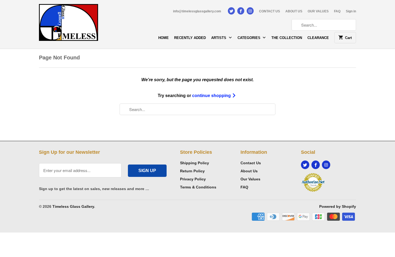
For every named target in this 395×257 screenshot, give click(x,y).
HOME (163, 38)
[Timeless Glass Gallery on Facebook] (240, 11)
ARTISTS (219, 38)
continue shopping (212, 95)
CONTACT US (269, 11)
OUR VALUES (318, 11)
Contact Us (250, 163)
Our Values (250, 179)
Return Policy (192, 171)
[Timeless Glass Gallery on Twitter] (231, 11)
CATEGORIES (249, 38)
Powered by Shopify (337, 206)
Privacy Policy (193, 179)
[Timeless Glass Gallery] (68, 24)
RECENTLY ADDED (190, 38)
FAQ (337, 11)
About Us (249, 171)
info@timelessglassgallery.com (197, 11)
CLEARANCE (318, 38)
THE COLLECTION (286, 38)
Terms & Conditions (198, 187)
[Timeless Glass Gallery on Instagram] (250, 11)
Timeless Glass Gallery (73, 206)
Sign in (351, 11)
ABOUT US (293, 11)
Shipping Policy (194, 163)
